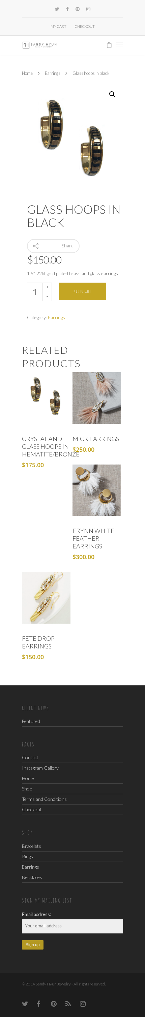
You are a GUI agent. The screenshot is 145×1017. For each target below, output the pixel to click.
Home (27, 73)
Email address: (36, 914)
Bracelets (31, 846)
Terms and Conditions (44, 799)
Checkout (85, 26)
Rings (27, 856)
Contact (30, 757)
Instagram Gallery (40, 768)
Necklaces (32, 877)
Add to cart (82, 291)
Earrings (52, 73)
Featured (31, 721)
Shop (27, 788)
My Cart (58, 26)
